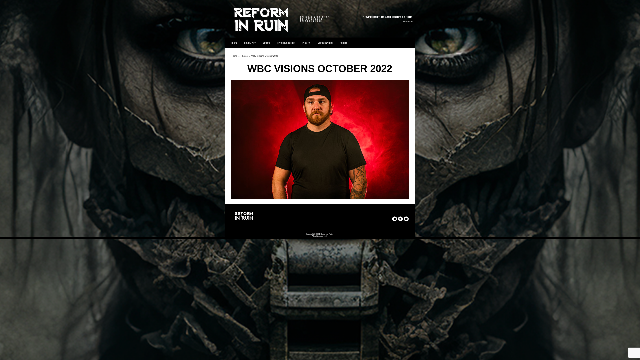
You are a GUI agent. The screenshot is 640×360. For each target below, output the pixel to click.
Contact (344, 43)
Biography (250, 43)
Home (234, 56)
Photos (306, 43)
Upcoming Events (286, 43)
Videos (266, 43)
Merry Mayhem (325, 43)
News (234, 43)
